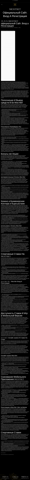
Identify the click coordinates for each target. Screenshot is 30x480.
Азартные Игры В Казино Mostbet (8, 69)
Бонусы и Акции (5, 36)
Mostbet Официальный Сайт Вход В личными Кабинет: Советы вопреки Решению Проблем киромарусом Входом (8, 73)
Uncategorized (9, 27)
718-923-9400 (15, 478)
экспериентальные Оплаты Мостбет (8, 37)
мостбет (25, 107)
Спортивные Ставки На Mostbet (7, 41)
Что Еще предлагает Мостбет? (7, 79)
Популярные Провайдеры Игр (7, 35)
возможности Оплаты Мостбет (7, 40)
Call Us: (15, 0)
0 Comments (16, 27)
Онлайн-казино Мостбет (6, 48)
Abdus (13, 27)
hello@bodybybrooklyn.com (25, 478)
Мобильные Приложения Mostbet (8, 76)
